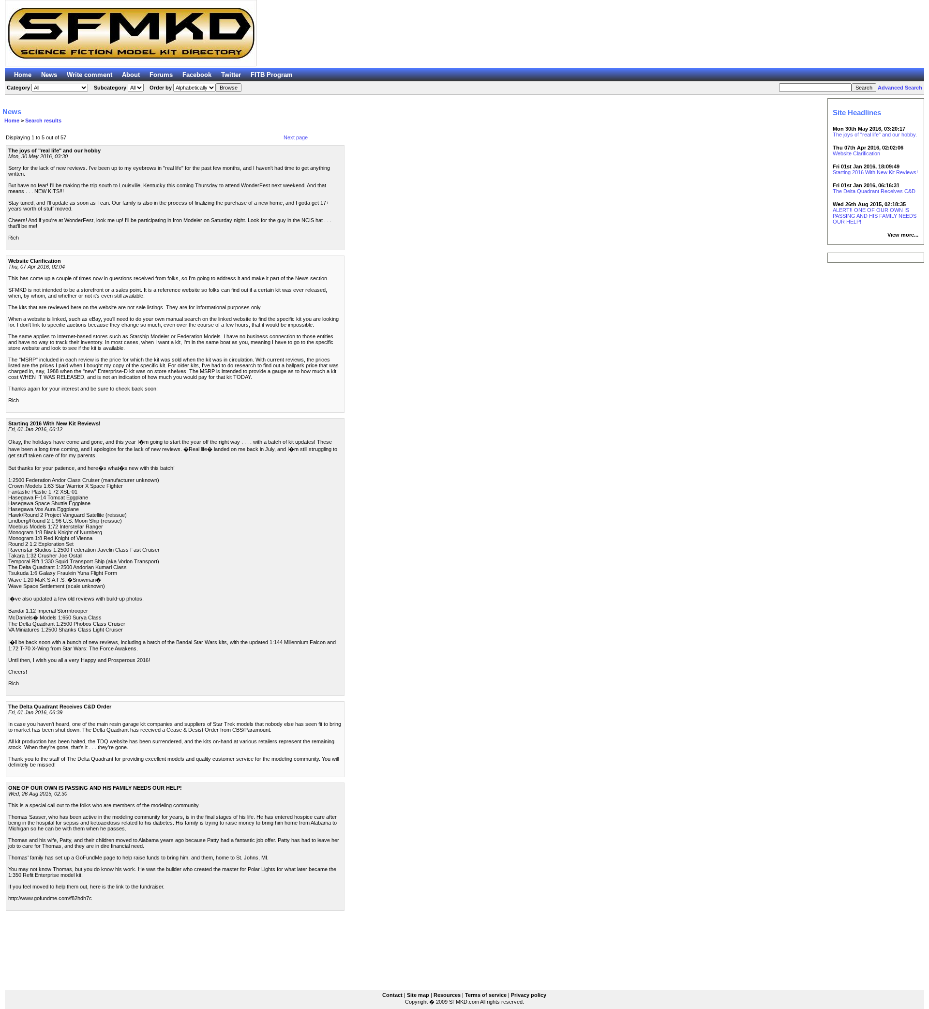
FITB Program (272, 74)
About (131, 74)
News (49, 74)
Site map (418, 995)
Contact (392, 995)
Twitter (231, 74)
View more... (902, 235)
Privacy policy (528, 995)
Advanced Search (900, 87)
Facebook (196, 74)
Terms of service (486, 995)
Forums (161, 74)
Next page (296, 137)
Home (22, 74)
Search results (43, 120)
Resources (447, 995)
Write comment (89, 74)
